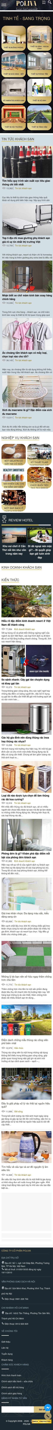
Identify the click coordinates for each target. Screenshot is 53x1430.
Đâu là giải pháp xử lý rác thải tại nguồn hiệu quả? (25, 1105)
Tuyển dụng (7, 1353)
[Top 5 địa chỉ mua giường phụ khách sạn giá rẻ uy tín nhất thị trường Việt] (27, 219)
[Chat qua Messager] (48, 1408)
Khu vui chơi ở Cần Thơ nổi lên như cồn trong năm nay (14, 549)
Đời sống (18, 1111)
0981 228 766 (21, 1298)
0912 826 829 (21, 1323)
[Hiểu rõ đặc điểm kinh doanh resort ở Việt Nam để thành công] (26, 601)
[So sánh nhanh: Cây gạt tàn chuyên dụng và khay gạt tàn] (26, 661)
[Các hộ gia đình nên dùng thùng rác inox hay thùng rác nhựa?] (26, 719)
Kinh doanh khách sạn (24, 629)
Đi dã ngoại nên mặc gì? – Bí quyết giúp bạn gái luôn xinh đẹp (39, 551)
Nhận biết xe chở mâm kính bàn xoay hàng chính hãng (27, 297)
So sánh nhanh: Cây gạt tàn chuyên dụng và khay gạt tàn (25, 681)
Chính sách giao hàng (11, 1393)
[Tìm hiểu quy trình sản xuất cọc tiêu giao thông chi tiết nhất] (27, 162)
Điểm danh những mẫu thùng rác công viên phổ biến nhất (24, 1041)
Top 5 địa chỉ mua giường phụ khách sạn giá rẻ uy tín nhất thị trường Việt (26, 240)
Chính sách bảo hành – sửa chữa (17, 1381)
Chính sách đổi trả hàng (12, 1387)
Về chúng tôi (9, 1330)
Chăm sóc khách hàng (15, 1364)
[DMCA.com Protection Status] (42, 1421)
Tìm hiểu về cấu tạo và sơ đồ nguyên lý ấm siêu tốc (24, 1168)
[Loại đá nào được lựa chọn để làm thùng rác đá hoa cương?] (26, 777)
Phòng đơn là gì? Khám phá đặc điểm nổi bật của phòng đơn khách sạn (25, 855)
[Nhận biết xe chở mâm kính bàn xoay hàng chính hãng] (27, 277)
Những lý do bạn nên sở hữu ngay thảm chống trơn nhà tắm (26, 978)
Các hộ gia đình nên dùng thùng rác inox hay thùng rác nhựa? (25, 739)
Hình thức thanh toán (11, 1375)
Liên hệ (4, 1347)
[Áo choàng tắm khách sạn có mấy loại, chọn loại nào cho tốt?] (27, 334)
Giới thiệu (5, 1341)
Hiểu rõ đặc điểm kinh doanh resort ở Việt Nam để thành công (26, 622)
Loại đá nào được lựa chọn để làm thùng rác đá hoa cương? (25, 797)
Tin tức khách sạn (23, 188)
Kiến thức (18, 1048)
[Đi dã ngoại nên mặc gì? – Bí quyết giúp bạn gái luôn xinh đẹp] (39, 535)
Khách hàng (7, 1359)
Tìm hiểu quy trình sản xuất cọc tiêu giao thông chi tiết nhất (26, 182)
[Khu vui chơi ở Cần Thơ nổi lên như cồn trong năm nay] (13, 535)
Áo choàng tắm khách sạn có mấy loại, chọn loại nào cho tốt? (24, 354)
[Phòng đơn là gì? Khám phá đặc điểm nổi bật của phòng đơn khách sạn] (26, 835)
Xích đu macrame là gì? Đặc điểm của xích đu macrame (27, 412)
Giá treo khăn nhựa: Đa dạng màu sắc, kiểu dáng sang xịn (25, 914)
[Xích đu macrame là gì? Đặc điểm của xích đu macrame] (27, 391)
